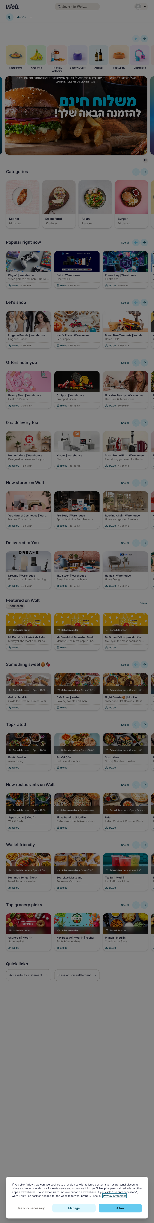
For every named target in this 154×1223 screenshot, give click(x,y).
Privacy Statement (114, 1195)
